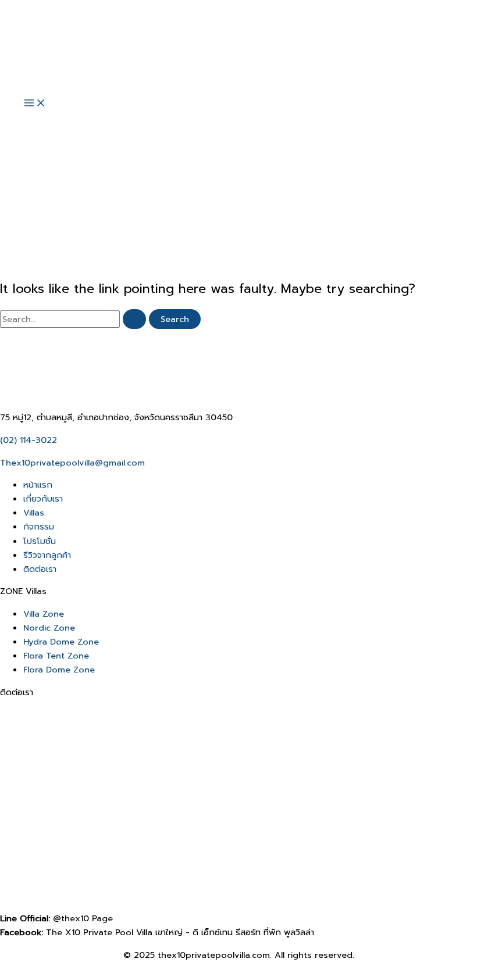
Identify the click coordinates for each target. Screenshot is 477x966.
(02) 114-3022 (28, 440)
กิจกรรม (38, 526)
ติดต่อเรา (39, 569)
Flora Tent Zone (56, 655)
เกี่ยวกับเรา (43, 498)
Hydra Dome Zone (61, 641)
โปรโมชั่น (39, 541)
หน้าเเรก (37, 484)
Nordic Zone (49, 627)
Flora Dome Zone (59, 669)
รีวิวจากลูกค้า (47, 555)
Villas (33, 512)
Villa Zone (43, 613)
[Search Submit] (134, 319)
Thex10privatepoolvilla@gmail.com (72, 462)
